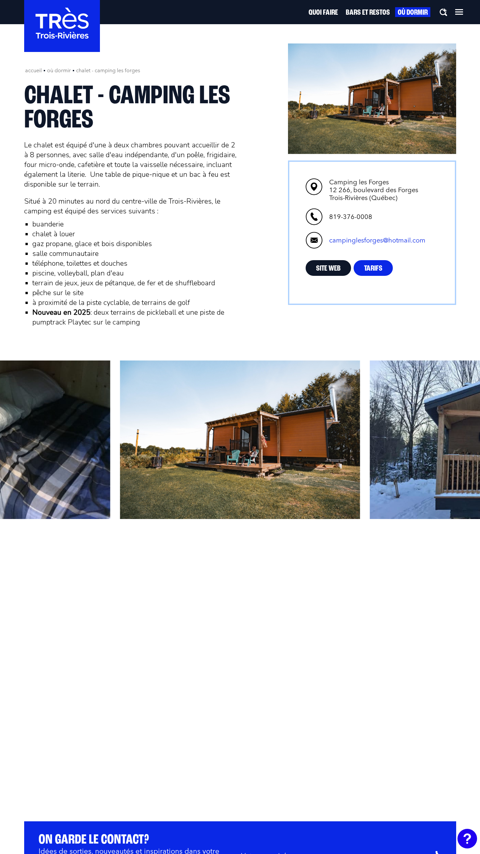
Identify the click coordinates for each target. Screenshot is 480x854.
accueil (33, 70)
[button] (459, 11)
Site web (328, 269)
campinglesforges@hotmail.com (377, 240)
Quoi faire (323, 13)
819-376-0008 (350, 217)
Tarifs (373, 269)
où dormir (59, 70)
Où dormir (413, 13)
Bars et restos (368, 13)
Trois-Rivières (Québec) (373, 190)
